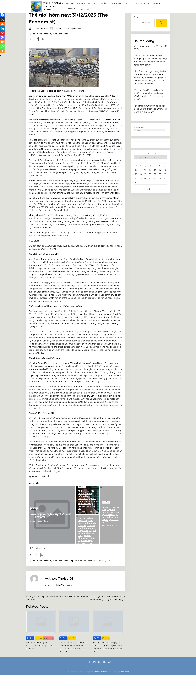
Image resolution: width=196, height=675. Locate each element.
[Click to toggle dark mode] (88, 9)
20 (150, 174)
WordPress (124, 672)
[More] (2, 51)
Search (137, 17)
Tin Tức (30, 638)
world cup (48, 638)
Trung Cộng (57, 34)
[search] (81, 9)
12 (145, 170)
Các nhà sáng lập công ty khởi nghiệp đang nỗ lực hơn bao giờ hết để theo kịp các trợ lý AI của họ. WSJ (111, 514)
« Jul (149, 189)
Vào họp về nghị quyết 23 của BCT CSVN (50, 515)
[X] (2, 19)
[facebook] (30, 39)
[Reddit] (2, 24)
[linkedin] (104, 663)
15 (160, 170)
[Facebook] (2, 15)
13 (150, 170)
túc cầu (39, 638)
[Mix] (2, 42)
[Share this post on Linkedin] (43, 39)
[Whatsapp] (2, 46)
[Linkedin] (2, 28)
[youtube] (109, 663)
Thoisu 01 (57, 29)
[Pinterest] (2, 33)
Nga (40, 34)
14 (155, 170)
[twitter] (37, 39)
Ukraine (66, 34)
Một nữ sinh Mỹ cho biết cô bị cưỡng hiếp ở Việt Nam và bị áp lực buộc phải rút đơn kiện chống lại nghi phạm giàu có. (87, 500)
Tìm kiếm (162, 22)
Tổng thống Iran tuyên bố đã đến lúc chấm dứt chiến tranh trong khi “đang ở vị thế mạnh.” (150, 109)
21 (155, 174)
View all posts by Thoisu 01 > (58, 585)
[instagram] (94, 663)
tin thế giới (47, 34)
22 (160, 174)
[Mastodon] (2, 37)
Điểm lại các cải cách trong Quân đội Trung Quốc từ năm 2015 (61, 155)
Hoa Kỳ (35, 34)
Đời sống (34, 509)
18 (141, 174)
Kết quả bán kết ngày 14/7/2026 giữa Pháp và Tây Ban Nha (39, 645)
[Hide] (1, 55)
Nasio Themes (101, 672)
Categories (139, 127)
